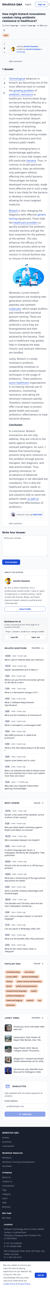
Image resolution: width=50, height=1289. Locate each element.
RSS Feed (6, 1218)
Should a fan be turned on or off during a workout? (24, 866)
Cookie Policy (9, 1283)
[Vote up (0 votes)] (4, 44)
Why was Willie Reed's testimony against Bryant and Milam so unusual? (23, 828)
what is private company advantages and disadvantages (24, 892)
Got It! (41, 1275)
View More (36, 648)
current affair (11, 977)
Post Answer (11, 562)
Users (5, 1198)
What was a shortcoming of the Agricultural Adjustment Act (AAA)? (25, 879)
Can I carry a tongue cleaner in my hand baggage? (23, 917)
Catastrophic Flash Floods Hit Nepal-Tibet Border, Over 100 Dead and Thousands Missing (27, 1038)
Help (4, 1202)
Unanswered (8, 1146)
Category (6, 1194)
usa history (29, 972)
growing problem (23, 90)
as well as (33, 498)
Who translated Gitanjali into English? (22, 840)
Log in (28, 4)
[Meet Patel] (13, 514)
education (10, 1005)
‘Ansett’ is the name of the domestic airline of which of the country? (24, 816)
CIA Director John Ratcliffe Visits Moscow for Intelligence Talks (28, 1070)
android (30, 1000)
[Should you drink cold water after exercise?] (8, 1028)
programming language (16, 991)
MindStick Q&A (12, 4)
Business (6, 1206)
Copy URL (14, 637)
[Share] (4, 30)
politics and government (26, 986)
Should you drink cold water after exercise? (29, 1028)
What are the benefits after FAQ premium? (24, 938)
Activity (5, 1137)
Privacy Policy (24, 1283)
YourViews (7, 1166)
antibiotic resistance (21, 94)
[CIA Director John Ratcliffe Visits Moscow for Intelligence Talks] (8, 1070)
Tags (4, 1190)
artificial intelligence (15, 996)
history (9, 981)
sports (9, 986)
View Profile (25, 609)
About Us (6, 1177)
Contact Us (7, 1181)
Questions (7, 1141)
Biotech (13, 210)
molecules (15, 308)
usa (39, 1000)
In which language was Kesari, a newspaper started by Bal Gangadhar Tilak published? (24, 853)
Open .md (36, 637)
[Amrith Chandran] (13, 49)
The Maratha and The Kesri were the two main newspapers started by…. (24, 904)
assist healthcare (19, 382)
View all (37, 803)
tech (6, 35)
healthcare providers (25, 222)
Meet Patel (37, 514)
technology (21, 52)
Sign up (41, 4)
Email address (11, 1101)
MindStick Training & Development (18, 1162)
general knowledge (30, 977)
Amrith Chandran (31, 46)
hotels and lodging (14, 1000)
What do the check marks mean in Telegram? (20, 950)
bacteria (31, 160)
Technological (17, 78)
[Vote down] (4, 52)
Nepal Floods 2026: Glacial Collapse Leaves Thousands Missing (26, 1049)
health (34, 991)
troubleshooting (13, 972)
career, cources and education (29, 981)
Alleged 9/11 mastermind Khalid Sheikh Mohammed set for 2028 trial (28, 1060)
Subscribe (26, 1114)
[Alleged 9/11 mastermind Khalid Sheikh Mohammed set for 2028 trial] (8, 1060)
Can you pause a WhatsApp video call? (22, 928)
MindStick (6, 1157)
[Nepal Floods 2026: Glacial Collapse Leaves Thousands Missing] (8, 1049)
